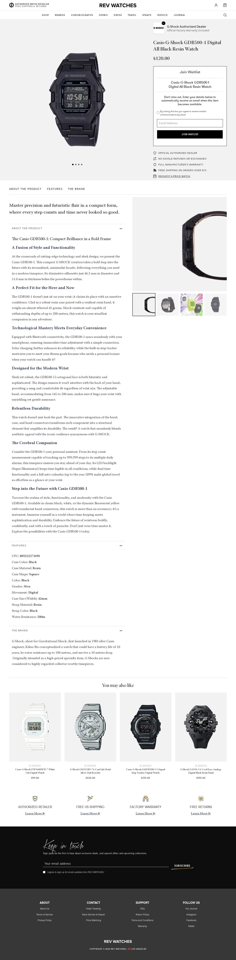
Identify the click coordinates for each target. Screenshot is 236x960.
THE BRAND (76, 189)
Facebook (191, 920)
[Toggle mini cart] (225, 5)
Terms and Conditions (142, 920)
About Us (44, 908)
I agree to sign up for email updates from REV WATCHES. (76, 872)
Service (162, 15)
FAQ (142, 908)
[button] (67, 228)
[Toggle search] (225, 15)
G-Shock (35, 765)
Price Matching (93, 920)
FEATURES (55, 189)
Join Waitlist (189, 134)
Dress (118, 15)
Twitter (191, 926)
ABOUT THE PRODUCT (25, 189)
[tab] (72, 164)
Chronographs (82, 15)
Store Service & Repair (93, 914)
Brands (60, 15)
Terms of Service (44, 914)
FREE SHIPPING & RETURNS (30, 6)
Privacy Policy (45, 920)
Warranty (142, 926)
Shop (45, 15)
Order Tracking (93, 908)
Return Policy (142, 914)
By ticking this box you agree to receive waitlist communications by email (183, 113)
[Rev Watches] (118, 6)
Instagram (191, 914)
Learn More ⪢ (35, 813)
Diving (103, 15)
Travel (132, 15)
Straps (146, 15)
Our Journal (191, 908)
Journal (179, 15)
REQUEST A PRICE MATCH (174, 176)
